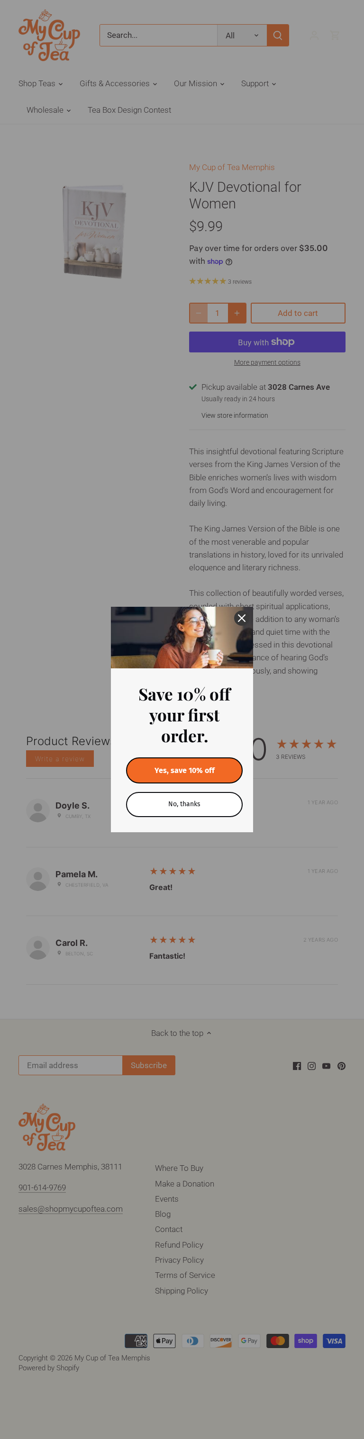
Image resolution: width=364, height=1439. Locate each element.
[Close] (241, 618)
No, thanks (184, 804)
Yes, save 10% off (185, 770)
